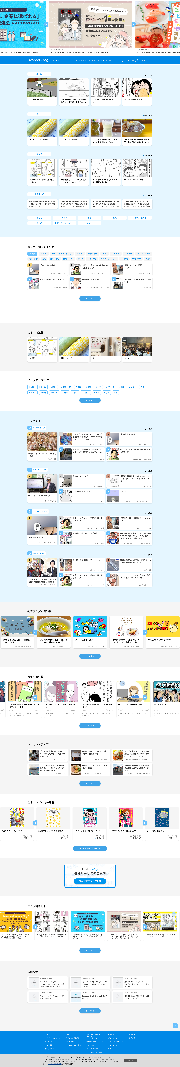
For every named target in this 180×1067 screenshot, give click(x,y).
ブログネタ (90, 1045)
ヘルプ (110, 1048)
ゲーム (33, 393)
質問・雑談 (66, 387)
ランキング (56, 60)
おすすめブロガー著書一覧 (90, 848)
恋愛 (122, 387)
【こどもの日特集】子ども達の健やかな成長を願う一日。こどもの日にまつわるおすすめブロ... (87, 52)
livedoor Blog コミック (109, 60)
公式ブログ (83, 60)
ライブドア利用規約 (54, 1064)
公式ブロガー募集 (92, 1048)
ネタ (107, 393)
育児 (76, 393)
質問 (97, 393)
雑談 (32, 387)
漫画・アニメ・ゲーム (64, 223)
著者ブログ (28, 838)
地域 (115, 218)
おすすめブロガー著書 (73, 1045)
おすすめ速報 (49, 1048)
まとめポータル (94, 60)
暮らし (39, 218)
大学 (99, 387)
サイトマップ (112, 1045)
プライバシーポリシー (116, 1041)
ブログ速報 (73, 60)
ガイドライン (112, 1038)
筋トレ (86, 393)
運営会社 (132, 1034)
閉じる (130, 1060)
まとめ (39, 223)
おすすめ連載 (70, 1041)
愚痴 (79, 387)
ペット (64, 218)
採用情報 (132, 1038)
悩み (54, 387)
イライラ (110, 387)
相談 (89, 387)
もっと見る (148, 75)
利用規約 (111, 1034)
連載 (90, 218)
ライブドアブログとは (52, 1038)
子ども (55, 393)
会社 (66, 393)
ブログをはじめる (129, 60)
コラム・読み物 (140, 218)
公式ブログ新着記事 (73, 1038)
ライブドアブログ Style (57, 50)
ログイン (144, 60)
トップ (47, 1034)
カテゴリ (65, 60)
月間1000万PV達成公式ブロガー (93, 1035)
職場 (44, 393)
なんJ (89, 223)
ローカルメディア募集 (94, 1052)
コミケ (133, 387)
